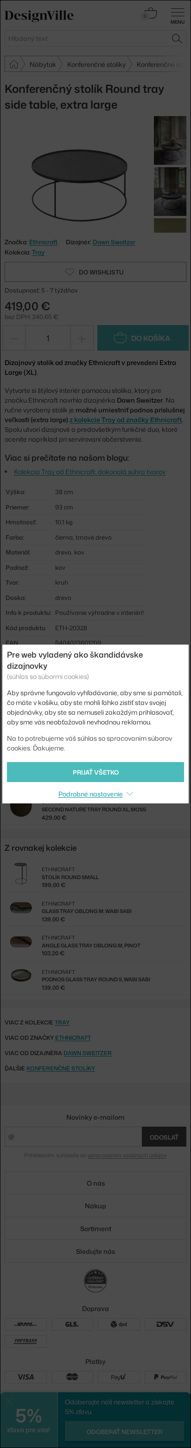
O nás (96, 1183)
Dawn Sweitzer (114, 242)
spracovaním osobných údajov (127, 1155)
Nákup (95, 1205)
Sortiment (95, 1228)
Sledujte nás (95, 1251)
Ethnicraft (73, 1038)
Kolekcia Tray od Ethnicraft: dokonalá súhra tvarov (90, 471)
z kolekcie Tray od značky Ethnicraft (126, 419)
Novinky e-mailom (95, 1117)
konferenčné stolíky (60, 1068)
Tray (38, 252)
